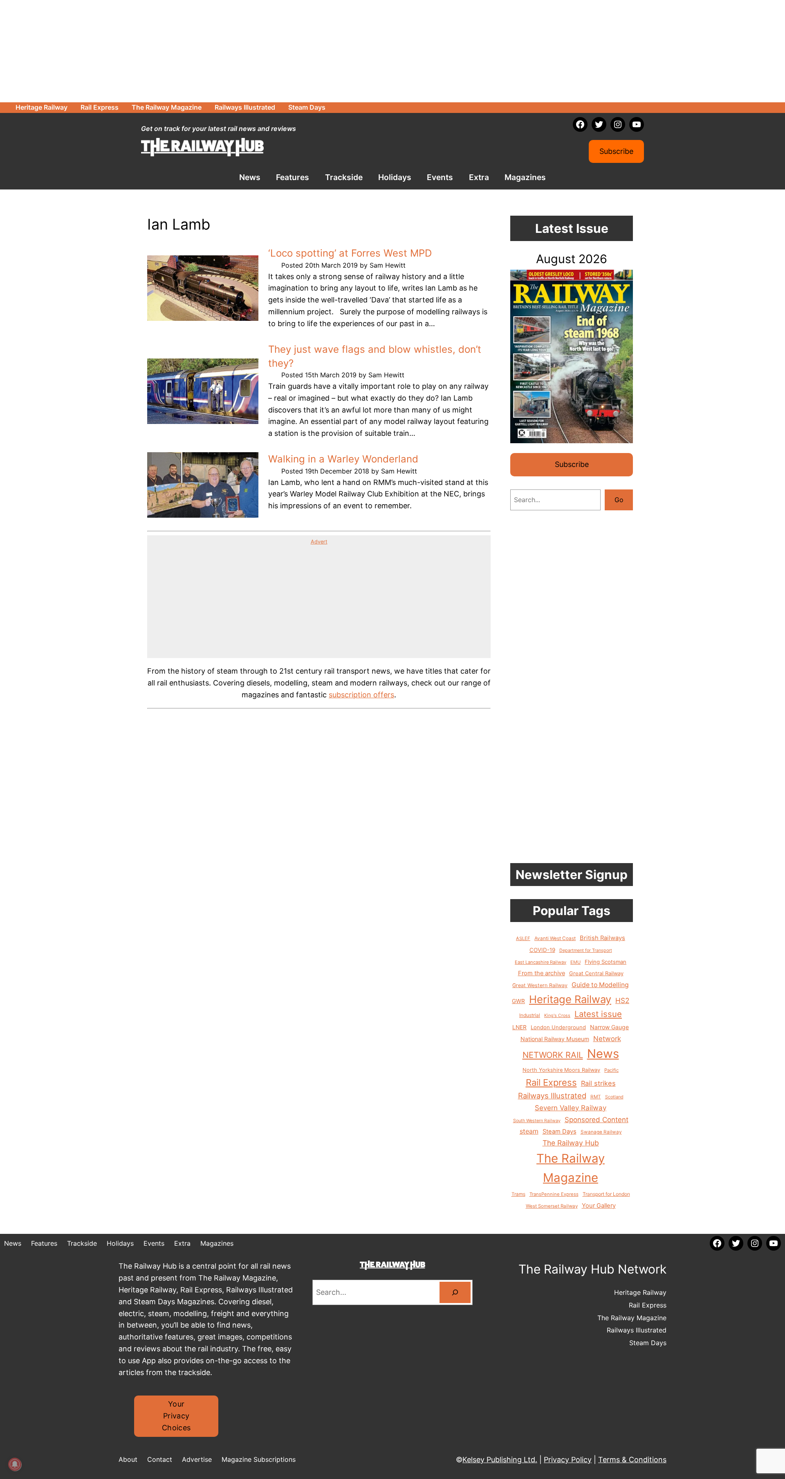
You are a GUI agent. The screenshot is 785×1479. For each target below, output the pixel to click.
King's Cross (557, 1015)
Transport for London (606, 1194)
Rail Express (551, 1082)
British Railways (602, 938)
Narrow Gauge (609, 1027)
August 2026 (571, 259)
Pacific (611, 1070)
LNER (519, 1027)
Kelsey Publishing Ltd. (499, 1459)
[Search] (455, 1292)
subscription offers (361, 694)
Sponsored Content (596, 1120)
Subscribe (616, 151)
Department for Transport (585, 950)
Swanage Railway (601, 1132)
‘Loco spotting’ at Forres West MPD (350, 253)
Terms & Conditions (632, 1459)
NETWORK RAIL (553, 1055)
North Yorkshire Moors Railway (561, 1070)
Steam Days (559, 1131)
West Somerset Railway (552, 1206)
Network (607, 1039)
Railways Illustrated (552, 1095)
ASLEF (523, 938)
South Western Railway (537, 1120)
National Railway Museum (554, 1038)
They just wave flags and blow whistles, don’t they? (374, 356)
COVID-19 (542, 950)
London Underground (558, 1027)
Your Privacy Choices (176, 1416)
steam (529, 1131)
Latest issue (598, 1014)
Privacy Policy (568, 1459)
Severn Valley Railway (570, 1108)
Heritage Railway (570, 999)
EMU (575, 962)
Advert (319, 542)
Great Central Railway (596, 973)
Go (619, 500)
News (603, 1053)
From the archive (541, 973)
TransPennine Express (554, 1194)
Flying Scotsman (605, 961)
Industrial (529, 1015)
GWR (518, 1001)
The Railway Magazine (570, 1168)
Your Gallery (599, 1205)
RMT (595, 1097)
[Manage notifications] (14, 1464)
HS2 (622, 1000)
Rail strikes (598, 1083)
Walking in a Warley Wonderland (343, 459)
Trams (518, 1194)
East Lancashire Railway (540, 962)
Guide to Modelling (600, 985)
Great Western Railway (539, 985)
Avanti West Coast (555, 938)
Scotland (614, 1097)
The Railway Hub (571, 1143)
